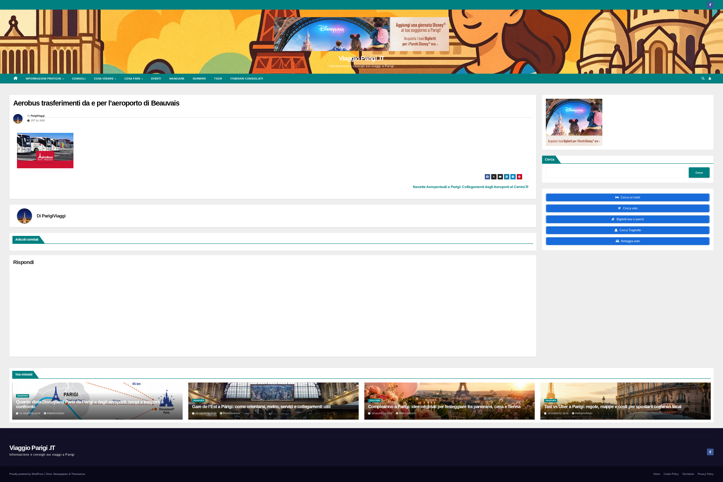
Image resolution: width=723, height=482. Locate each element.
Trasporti (22, 396)
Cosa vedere (104, 78)
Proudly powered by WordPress (26, 474)
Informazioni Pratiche (44, 78)
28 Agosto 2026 (382, 413)
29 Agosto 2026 (206, 413)
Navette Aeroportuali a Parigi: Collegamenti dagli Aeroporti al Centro (469, 187)
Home (657, 474)
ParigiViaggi (38, 115)
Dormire (199, 78)
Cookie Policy (671, 474)
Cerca (549, 159)
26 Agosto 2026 (558, 413)
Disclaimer (688, 474)
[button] (703, 78)
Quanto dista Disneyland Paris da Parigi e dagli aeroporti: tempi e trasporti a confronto (89, 404)
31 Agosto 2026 (30, 413)
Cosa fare (132, 78)
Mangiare (177, 78)
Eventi (156, 78)
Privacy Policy (706, 474)
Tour (218, 78)
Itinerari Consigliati (246, 78)
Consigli (79, 78)
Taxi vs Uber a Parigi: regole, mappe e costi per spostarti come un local (612, 406)
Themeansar (78, 474)
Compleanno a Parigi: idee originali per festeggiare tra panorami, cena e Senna (444, 406)
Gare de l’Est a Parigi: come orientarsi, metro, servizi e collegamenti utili (261, 406)
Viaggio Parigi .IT (361, 58)
